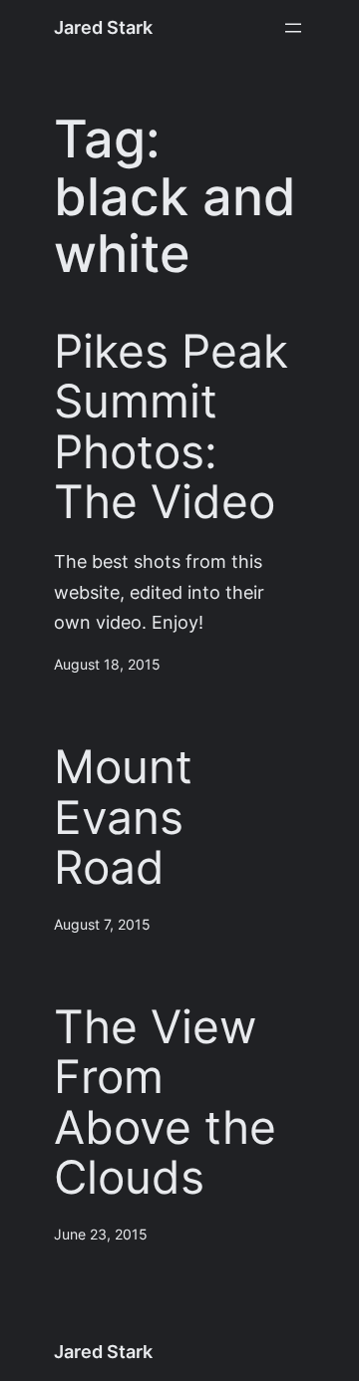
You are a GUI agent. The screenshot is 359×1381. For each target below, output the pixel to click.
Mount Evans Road (123, 817)
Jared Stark (103, 27)
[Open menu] (293, 28)
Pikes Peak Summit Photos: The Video (171, 427)
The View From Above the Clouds (165, 1103)
